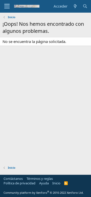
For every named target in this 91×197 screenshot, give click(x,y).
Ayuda (44, 183)
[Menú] (7, 6)
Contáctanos (13, 178)
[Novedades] (75, 6)
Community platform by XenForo (44, 192)
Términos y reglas (40, 178)
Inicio (56, 183)
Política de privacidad (19, 183)
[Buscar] (85, 6)
